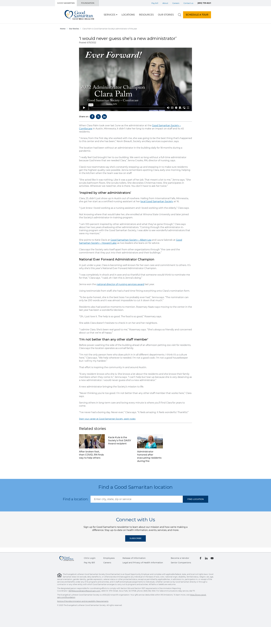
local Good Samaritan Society (156, 201)
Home (62, 29)
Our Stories (166, 14)
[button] (195, 499)
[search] (179, 14)
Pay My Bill (89, 562)
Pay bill (154, 3)
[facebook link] (200, 558)
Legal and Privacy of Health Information (143, 562)
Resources (146, 14)
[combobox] (137, 499)
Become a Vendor (180, 558)
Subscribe (135, 538)
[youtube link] (212, 558)
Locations (128, 14)
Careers (175, 3)
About (165, 3)
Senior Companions (181, 562)
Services (109, 14)
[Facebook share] (92, 116)
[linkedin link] (206, 558)
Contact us (188, 3)
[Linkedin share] (104, 116)
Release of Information (134, 558)
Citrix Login (90, 558)
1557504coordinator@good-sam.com (84, 591)
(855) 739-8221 (204, 3)
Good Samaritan (66, 3)
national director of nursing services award (120, 284)
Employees (109, 558)
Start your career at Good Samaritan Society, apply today (107, 419)
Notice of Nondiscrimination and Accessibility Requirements (82, 601)
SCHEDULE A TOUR (197, 14)
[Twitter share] (98, 116)
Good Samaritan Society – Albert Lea (131, 240)
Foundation (87, 3)
